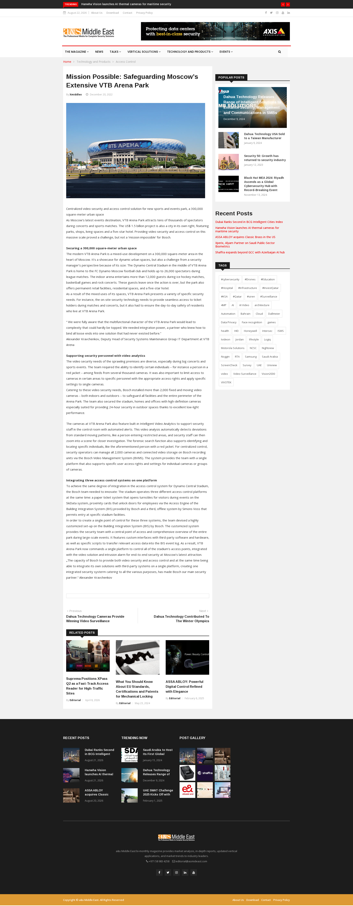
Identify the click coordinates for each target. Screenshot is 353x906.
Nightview (268, 348)
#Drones (250, 279)
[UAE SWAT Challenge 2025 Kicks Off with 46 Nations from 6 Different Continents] (130, 796)
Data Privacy (229, 322)
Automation (228, 313)
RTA (237, 356)
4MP (223, 305)
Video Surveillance (244, 374)
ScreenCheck (229, 365)
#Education (268, 279)
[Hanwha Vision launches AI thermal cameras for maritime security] (72, 776)
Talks (114, 52)
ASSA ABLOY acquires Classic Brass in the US (245, 237)
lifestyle (254, 339)
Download (112, 13)
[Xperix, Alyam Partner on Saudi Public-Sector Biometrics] (187, 780)
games (271, 322)
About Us (97, 13)
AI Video (244, 305)
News (99, 52)
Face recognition (252, 322)
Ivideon (225, 339)
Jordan (240, 339)
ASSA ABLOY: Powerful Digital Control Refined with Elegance (184, 686)
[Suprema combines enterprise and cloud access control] (222, 797)
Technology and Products (189, 52)
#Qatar (237, 296)
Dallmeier (274, 313)
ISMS (281, 331)
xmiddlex (76, 94)
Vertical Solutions (143, 52)
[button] (283, 4)
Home (67, 62)
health (225, 331)
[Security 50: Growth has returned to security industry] (229, 163)
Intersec (267, 331)
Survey (247, 365)
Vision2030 (268, 374)
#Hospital (227, 288)
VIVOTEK (226, 382)
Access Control (126, 62)
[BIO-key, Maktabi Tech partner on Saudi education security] (205, 797)
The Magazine (76, 52)
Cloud (259, 313)
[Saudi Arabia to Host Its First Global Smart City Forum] (130, 756)
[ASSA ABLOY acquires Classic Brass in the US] (72, 796)
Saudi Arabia (270, 356)
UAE (259, 365)
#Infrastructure (247, 288)
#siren (251, 296)
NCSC (253, 348)
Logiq (267, 339)
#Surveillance (268, 296)
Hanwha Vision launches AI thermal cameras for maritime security (126, 4)
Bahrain (245, 313)
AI (233, 305)
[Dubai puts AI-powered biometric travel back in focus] (222, 780)
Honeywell (250, 331)
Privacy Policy (144, 13)
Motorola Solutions (233, 348)
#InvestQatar (270, 288)
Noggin (225, 356)
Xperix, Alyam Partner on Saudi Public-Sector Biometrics (245, 244)
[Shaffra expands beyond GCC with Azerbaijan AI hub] (205, 780)
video (224, 374)
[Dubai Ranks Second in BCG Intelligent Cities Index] (72, 756)
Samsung (251, 356)
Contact (127, 13)
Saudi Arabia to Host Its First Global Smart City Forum (158, 754)
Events (225, 52)
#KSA (224, 296)
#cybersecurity (230, 279)
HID (236, 331)
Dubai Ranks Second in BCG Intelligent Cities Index (249, 222)
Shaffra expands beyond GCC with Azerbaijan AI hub (250, 252)
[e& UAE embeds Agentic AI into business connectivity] (187, 797)
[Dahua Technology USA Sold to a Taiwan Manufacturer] (229, 141)
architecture (262, 305)
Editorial (75, 700)
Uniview (272, 365)
